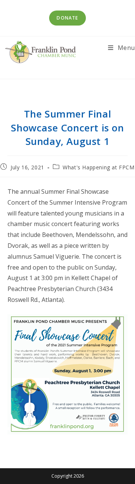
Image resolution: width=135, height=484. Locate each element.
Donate (67, 18)
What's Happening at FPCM (98, 167)
